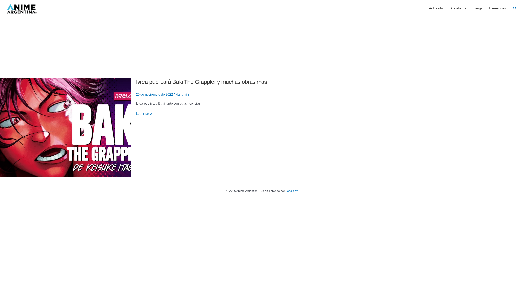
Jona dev (292, 190)
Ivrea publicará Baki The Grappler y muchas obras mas (201, 82)
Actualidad (437, 8)
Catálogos (458, 8)
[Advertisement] (262, 47)
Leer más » (144, 113)
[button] (515, 8)
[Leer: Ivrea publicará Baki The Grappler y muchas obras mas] (65, 127)
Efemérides (497, 8)
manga (478, 8)
